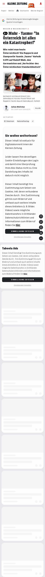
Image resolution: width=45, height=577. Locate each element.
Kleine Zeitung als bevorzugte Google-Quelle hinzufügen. (22, 20)
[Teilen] (41, 233)
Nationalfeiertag (23, 121)
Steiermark (10, 121)
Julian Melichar (18, 107)
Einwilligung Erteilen (22, 231)
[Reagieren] (41, 216)
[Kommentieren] (41, 222)
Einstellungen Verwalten (22, 237)
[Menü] (4, 3)
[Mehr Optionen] (41, 238)
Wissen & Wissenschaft (15, 29)
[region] (22, 10)
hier (18, 225)
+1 (32, 121)
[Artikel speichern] (41, 227)
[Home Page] (17, 3)
